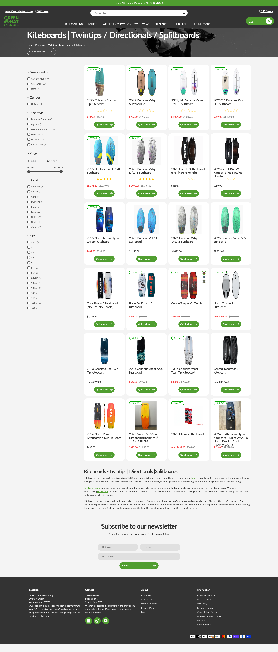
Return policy (204, 599)
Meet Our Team (149, 603)
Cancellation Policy (207, 612)
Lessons (201, 620)
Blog (143, 612)
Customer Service (206, 595)
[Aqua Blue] (204, 277)
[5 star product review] (104, 179)
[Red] (204, 272)
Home (30, 45)
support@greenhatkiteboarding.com (19, 11)
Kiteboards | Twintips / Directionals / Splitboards (60, 45)
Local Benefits (204, 624)
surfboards (102, 491)
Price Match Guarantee (209, 616)
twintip (194, 478)
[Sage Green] (204, 281)
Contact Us (147, 599)
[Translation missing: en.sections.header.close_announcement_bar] (274, 2)
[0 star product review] (104, 110)
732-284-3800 (42, 11)
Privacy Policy (148, 607)
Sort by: (32, 51)
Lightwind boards (93, 487)
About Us (146, 595)
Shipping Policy (205, 607)
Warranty (202, 603)
